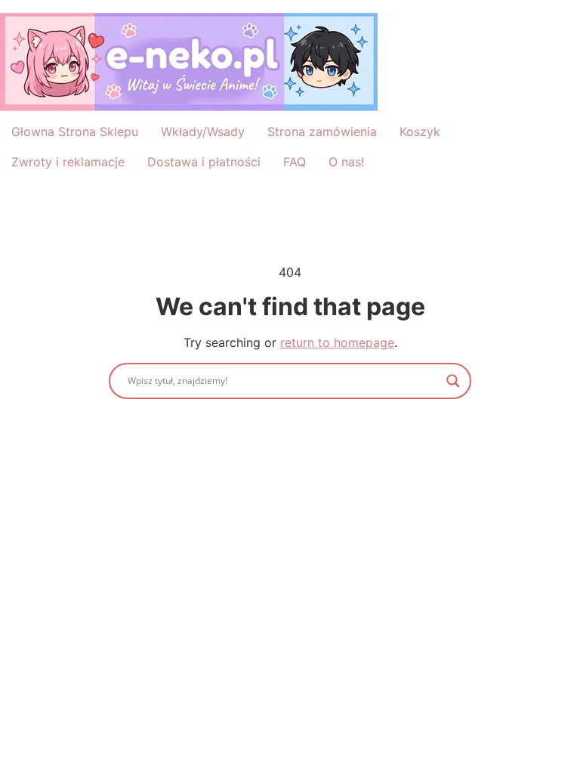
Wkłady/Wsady (203, 131)
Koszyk (420, 131)
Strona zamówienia (322, 131)
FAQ (294, 161)
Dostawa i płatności (204, 161)
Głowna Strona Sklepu (74, 131)
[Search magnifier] (453, 381)
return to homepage (337, 342)
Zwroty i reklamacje (68, 161)
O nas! (346, 161)
